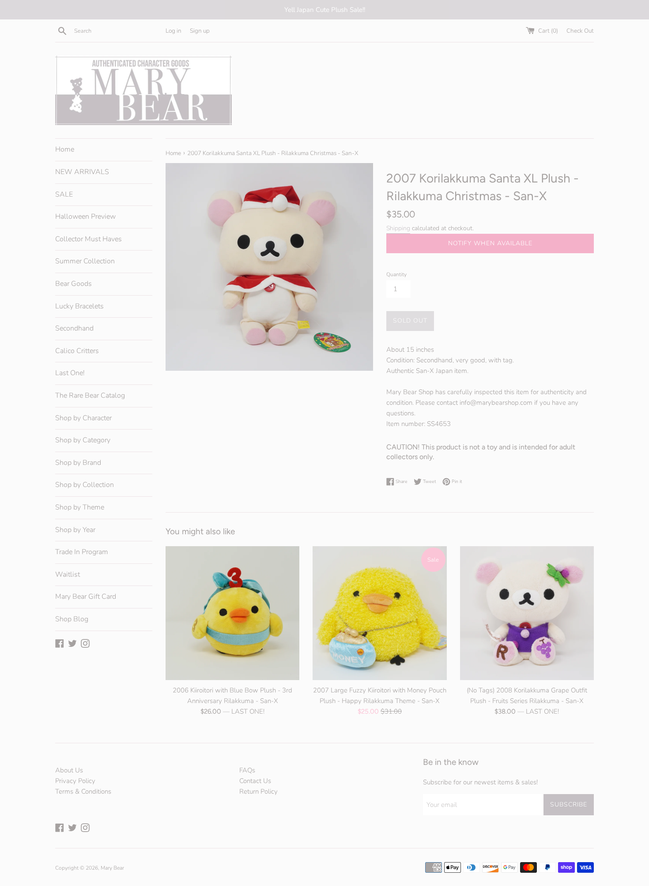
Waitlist (67, 574)
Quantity (396, 274)
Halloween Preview (85, 216)
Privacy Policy (75, 780)
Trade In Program (81, 552)
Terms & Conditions (83, 791)
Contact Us (255, 780)
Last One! (70, 373)
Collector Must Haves (88, 239)
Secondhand (74, 328)
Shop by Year (75, 530)
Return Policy (258, 791)
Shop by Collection (84, 485)
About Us (69, 770)
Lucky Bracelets (79, 306)
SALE (64, 194)
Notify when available (490, 243)
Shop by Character (83, 418)
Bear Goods (73, 284)
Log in (173, 31)
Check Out (580, 31)
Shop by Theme (79, 507)
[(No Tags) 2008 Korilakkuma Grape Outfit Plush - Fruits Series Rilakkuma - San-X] (527, 613)
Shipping (398, 228)
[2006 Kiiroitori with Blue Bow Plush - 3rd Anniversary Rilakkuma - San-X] (232, 613)
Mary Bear (112, 867)
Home (64, 149)
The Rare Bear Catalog (90, 395)
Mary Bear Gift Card (85, 596)
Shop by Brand (78, 463)
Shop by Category (82, 440)
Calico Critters (77, 351)
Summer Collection (85, 261)
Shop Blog (71, 619)
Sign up (200, 31)
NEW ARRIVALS (82, 172)
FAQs (247, 770)
